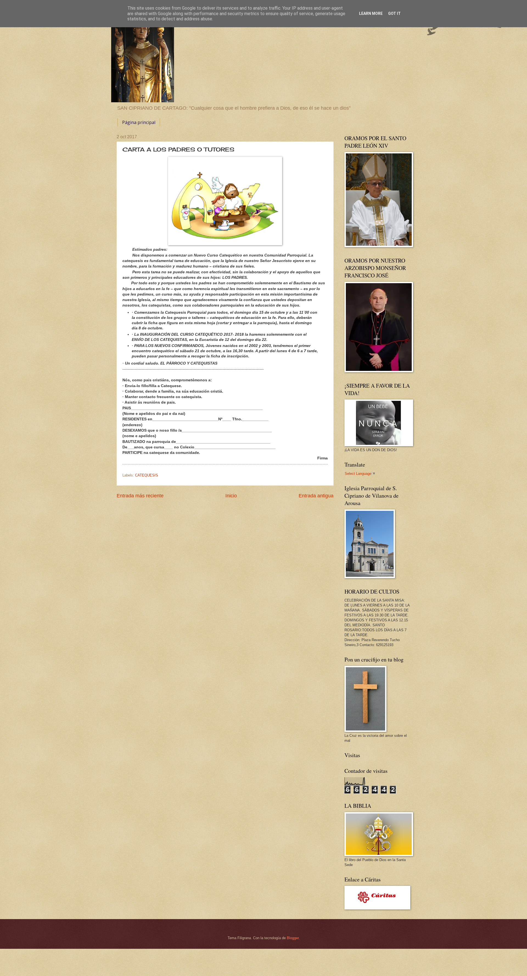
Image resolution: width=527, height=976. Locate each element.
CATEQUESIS (146, 475)
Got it (394, 13)
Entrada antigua (316, 495)
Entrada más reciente (140, 495)
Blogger (293, 938)
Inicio (231, 495)
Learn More (371, 13)
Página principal (138, 122)
